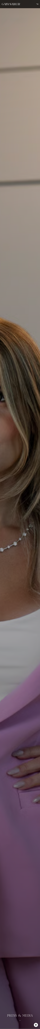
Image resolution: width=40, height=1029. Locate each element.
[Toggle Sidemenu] (36, 4)
